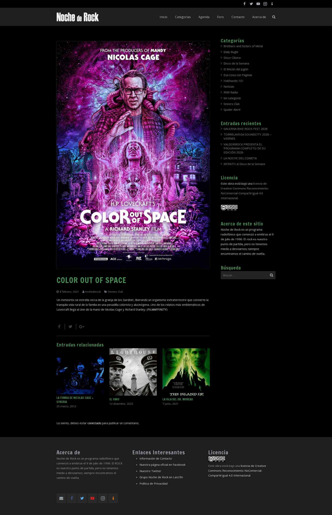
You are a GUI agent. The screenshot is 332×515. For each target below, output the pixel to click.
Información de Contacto (155, 458)
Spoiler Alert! (232, 109)
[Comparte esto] (60, 327)
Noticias (229, 86)
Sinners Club (115, 291)
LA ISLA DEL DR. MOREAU (178, 399)
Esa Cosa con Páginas (238, 75)
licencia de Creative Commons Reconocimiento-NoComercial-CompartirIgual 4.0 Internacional (237, 470)
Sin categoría (232, 98)
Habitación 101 (234, 81)
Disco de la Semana (236, 63)
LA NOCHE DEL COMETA (240, 158)
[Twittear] (70, 327)
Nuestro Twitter (150, 471)
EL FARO (114, 399)
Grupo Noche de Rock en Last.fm (161, 477)
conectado (94, 423)
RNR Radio (231, 92)
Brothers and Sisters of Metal (243, 46)
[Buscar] (274, 17)
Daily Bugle (231, 52)
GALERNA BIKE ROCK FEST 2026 (246, 129)
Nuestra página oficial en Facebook (162, 464)
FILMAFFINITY (157, 309)
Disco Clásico (232, 57)
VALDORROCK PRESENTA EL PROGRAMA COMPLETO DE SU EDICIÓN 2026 (245, 148)
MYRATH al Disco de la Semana (244, 164)
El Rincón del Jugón (236, 69)
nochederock (93, 291)
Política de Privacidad (153, 483)
